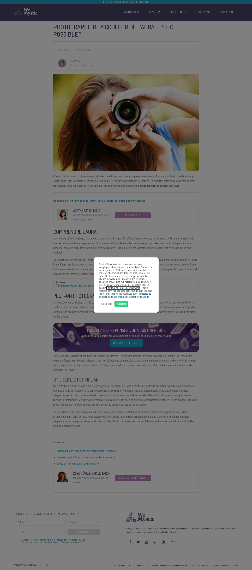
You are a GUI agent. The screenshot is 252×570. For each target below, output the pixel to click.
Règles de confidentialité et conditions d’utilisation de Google (125, 295)
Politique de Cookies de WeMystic (123, 288)
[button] (107, 304)
